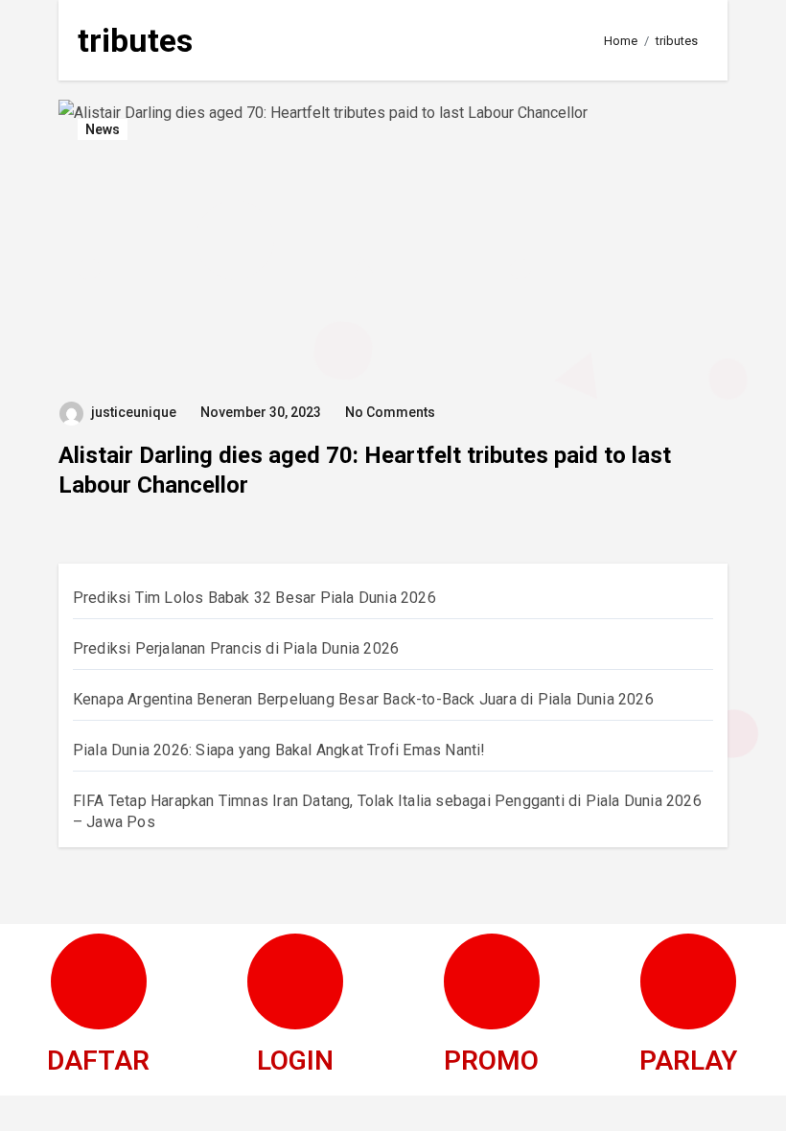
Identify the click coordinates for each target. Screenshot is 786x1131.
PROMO (491, 1060)
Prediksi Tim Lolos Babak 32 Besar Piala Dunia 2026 (254, 598)
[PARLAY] (688, 981)
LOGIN (295, 1060)
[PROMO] (492, 981)
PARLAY (688, 1060)
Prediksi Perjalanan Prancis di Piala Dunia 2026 (236, 648)
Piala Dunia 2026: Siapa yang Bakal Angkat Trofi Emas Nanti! (279, 750)
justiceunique (133, 412)
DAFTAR (98, 1060)
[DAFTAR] (99, 981)
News (102, 129)
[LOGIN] (295, 981)
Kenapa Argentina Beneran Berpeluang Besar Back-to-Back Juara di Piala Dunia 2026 (363, 699)
